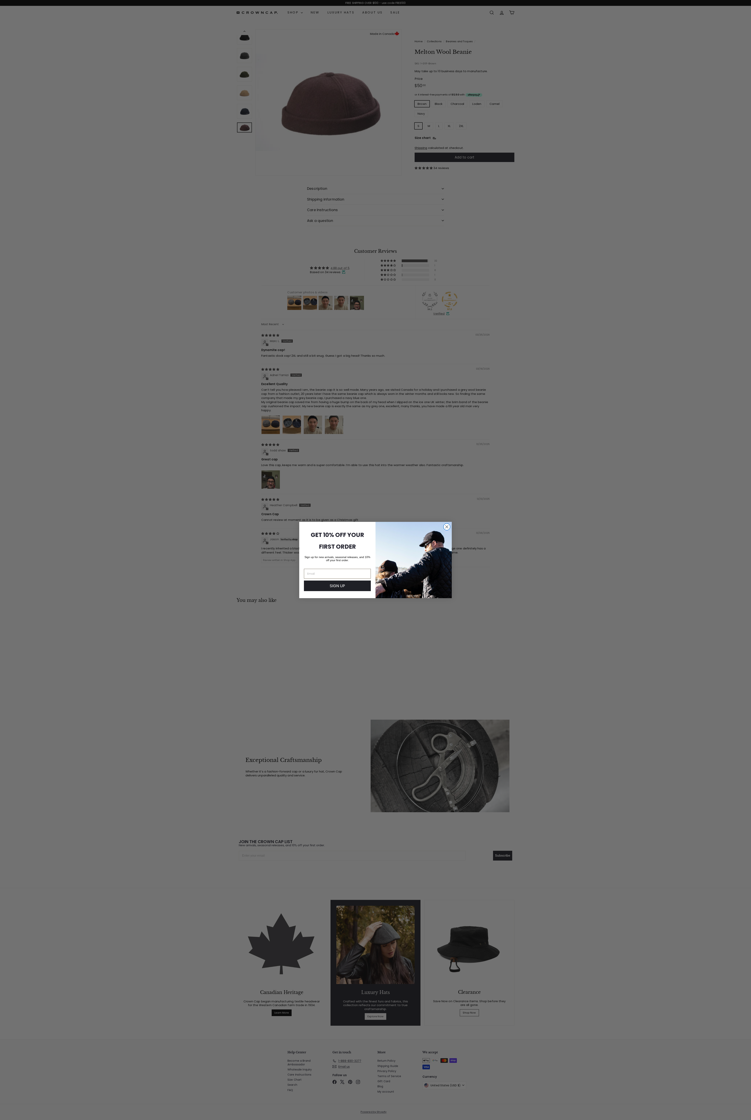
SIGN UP (337, 586)
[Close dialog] (446, 526)
